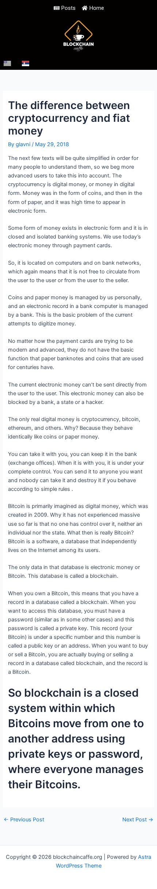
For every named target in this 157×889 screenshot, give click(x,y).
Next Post (137, 819)
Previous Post (24, 819)
